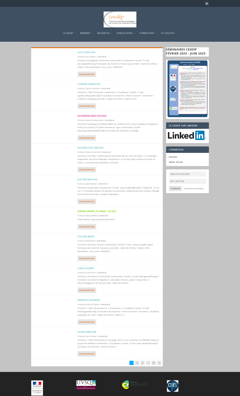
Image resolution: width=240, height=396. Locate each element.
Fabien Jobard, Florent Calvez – (98, 211)
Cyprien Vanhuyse (89, 84)
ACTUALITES (167, 33)
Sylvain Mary (86, 236)
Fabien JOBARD (92, 215)
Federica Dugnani (89, 300)
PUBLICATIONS (124, 33)
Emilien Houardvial (93, 152)
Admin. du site (176, 162)
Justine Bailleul (88, 179)
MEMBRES (85, 33)
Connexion (175, 188)
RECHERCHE (103, 33)
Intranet (173, 157)
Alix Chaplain (86, 52)
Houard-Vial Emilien (90, 147)
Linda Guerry (86, 268)
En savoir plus (86, 74)
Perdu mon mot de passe (193, 188)
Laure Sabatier (87, 331)
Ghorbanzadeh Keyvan (92, 115)
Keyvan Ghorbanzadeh (94, 120)
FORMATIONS (146, 33)
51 (154, 363)
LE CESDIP (68, 33)
